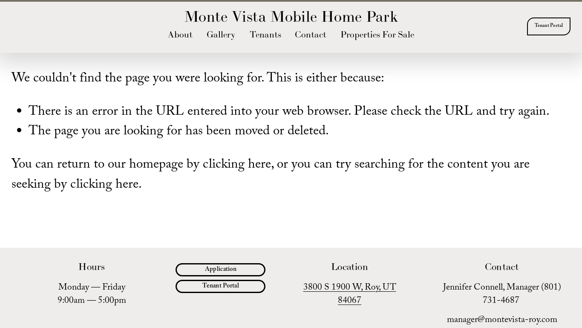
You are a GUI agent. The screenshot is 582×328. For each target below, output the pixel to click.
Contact (310, 34)
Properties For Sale (377, 34)
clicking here (237, 165)
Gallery (221, 34)
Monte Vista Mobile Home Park (291, 16)
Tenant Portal (549, 26)
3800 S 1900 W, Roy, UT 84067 (349, 295)
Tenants (265, 34)
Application (220, 269)
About (180, 34)
